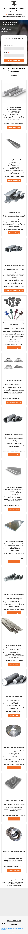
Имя (5, 43)
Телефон (6, 52)
